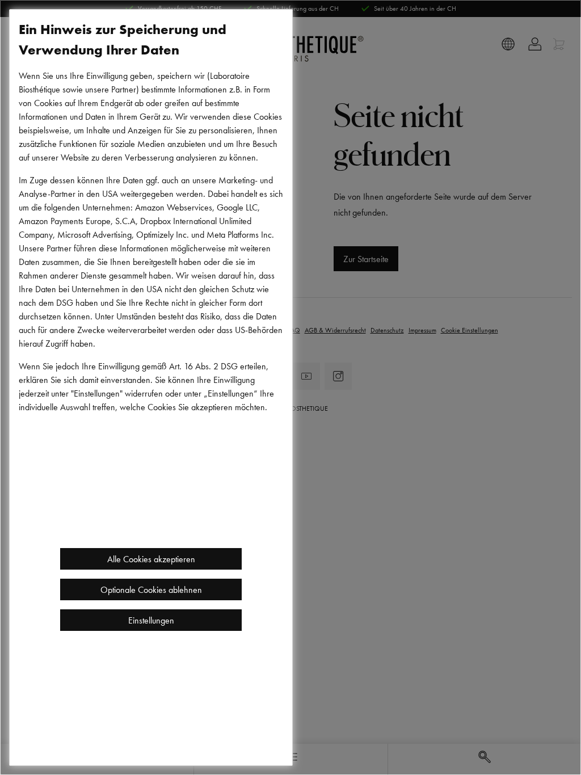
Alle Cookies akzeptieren (151, 559)
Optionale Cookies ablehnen (151, 589)
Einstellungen (151, 620)
